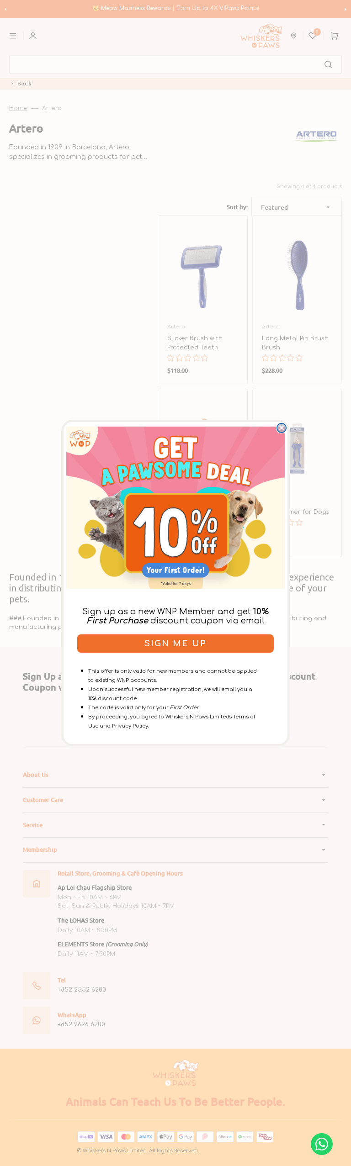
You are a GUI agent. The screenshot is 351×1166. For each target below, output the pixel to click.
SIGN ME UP (175, 643)
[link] (175, 507)
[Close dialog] (281, 428)
